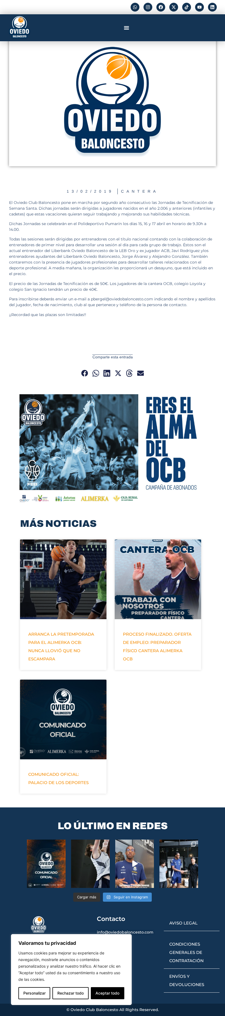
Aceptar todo (107, 993)
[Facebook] (160, 7)
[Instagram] (148, 7)
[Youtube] (199, 7)
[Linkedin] (212, 7)
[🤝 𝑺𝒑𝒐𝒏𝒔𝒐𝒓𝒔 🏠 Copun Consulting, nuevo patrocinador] (178, 864)
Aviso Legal (183, 923)
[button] (126, 28)
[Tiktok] (186, 7)
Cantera (139, 191)
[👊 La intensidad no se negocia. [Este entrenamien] (90, 864)
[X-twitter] (173, 7)
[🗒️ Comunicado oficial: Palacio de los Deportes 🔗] (46, 864)
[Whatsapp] (135, 7)
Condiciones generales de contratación (186, 952)
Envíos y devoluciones (186, 980)
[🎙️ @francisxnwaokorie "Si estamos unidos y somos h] (134, 864)
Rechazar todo (70, 993)
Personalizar (34, 993)
